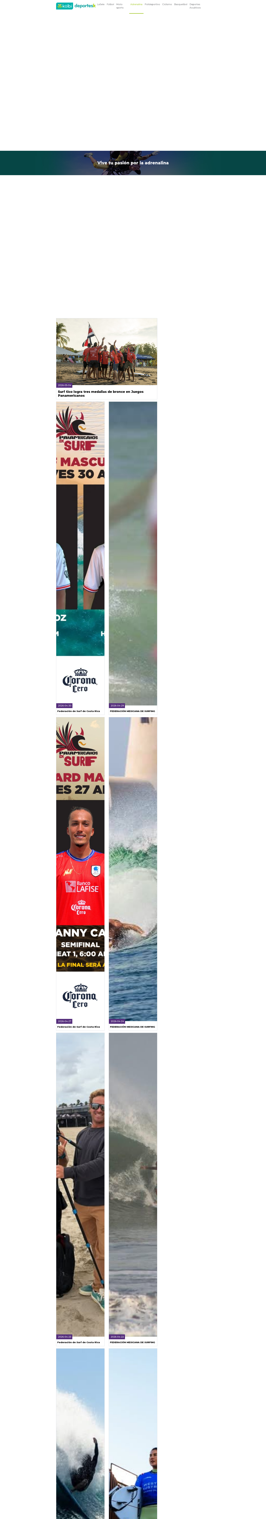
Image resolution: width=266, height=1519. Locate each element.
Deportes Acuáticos (195, 6)
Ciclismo (167, 4)
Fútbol (110, 4)
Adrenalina (136, 4)
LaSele (100, 4)
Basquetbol (180, 4)
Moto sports (120, 6)
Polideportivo (152, 4)
